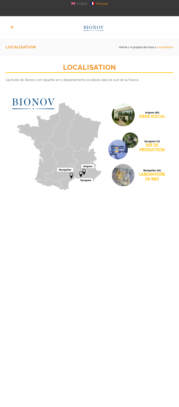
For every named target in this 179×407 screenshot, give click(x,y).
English (81, 3)
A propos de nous (142, 47)
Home (123, 47)
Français (102, 3)
